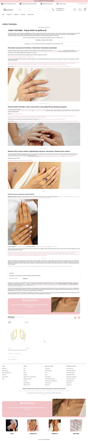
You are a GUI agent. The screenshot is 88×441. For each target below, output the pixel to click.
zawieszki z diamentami (36, 197)
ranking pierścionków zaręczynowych (62, 66)
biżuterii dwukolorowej (69, 156)
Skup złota (4, 374)
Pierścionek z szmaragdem (71, 376)
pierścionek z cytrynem (68, 62)
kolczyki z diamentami (74, 196)
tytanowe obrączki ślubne (39, 110)
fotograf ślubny (56, 390)
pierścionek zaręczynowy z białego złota (29, 51)
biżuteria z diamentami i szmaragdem (60, 254)
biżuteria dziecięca (28, 160)
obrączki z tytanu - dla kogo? (40, 285)
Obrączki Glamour (26, 117)
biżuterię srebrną (46, 155)
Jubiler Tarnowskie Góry (62, 388)
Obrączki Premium (59, 115)
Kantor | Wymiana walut (6, 372)
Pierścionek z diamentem (71, 370)
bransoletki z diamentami (24, 197)
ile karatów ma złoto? (52, 285)
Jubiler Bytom (25, 388)
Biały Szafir (22, 266)
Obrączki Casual (27, 115)
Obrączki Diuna (35, 115)
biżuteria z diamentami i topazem (20, 255)
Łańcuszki (26, 156)
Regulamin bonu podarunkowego (30, 376)
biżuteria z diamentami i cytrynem (67, 251)
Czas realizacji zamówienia (50, 378)
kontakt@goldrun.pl (60, 8)
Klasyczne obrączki (43, 119)
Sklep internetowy (44, 439)
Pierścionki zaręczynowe (44, 103)
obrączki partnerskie (45, 121)
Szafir (26, 266)
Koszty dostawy (48, 376)
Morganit (50, 266)
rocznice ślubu (54, 121)
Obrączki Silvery (42, 117)
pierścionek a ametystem (43, 62)
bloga (25, 283)
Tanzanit (67, 266)
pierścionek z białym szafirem (55, 62)
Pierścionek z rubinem (70, 372)
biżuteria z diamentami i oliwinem (62, 253)
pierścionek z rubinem (70, 63)
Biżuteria (44, 191)
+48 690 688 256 (59, 10)
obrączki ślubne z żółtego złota (28, 109)
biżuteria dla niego (20, 160)
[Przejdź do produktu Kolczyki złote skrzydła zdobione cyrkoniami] (18, 334)
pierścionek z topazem (47, 64)
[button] (49, 9)
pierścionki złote (50, 390)
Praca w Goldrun (5, 376)
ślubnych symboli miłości (17, 113)
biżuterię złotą (38, 155)
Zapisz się (25, 278)
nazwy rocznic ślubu (62, 121)
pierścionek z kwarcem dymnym (60, 64)
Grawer (25, 372)
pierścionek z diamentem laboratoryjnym (28, 62)
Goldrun (44, 394)
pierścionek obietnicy (18, 66)
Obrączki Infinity (50, 115)
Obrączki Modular (17, 117)
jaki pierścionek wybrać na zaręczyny (45, 66)
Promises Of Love (25, 56)
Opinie (3, 378)
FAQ (24, 368)
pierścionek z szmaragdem (24, 64)
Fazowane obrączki (52, 119)
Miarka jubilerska (27, 382)
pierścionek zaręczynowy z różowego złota (48, 51)
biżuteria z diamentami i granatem (30, 253)
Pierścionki (65, 155)
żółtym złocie (39, 246)
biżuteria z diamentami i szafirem (44, 254)
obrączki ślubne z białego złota (42, 109)
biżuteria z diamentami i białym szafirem (50, 251)
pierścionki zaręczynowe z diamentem (29, 390)
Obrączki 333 (68, 384)
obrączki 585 (38, 121)
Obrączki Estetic (67, 115)
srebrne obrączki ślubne (26, 110)
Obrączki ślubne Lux (70, 380)
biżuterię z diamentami (21, 246)
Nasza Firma (4, 368)
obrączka (26, 121)
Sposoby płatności (48, 370)
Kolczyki (9, 348)
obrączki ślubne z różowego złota (57, 109)
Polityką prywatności (31, 311)
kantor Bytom (68, 390)
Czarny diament (15, 266)
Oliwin (60, 266)
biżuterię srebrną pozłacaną (56, 155)
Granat (45, 266)
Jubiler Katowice (43, 388)
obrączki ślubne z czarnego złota (72, 109)
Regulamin (23, 310)
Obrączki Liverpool (12, 115)
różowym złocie (53, 246)
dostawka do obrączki (18, 121)
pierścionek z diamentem (57, 50)
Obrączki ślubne (44, 148)
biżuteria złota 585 (45, 390)
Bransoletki (20, 156)
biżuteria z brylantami (38, 390)
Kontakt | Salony (5, 370)
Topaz (63, 266)
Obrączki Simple (20, 115)
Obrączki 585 (68, 382)
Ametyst (33, 266)
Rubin (29, 266)
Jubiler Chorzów (37, 388)
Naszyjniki (10, 156)
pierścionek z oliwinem (45, 63)
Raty (46, 372)
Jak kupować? (47, 368)
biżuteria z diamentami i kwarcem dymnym (37, 255)
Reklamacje (47, 384)
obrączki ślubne (20, 390)
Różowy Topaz (55, 266)
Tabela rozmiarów (27, 384)
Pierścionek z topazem (70, 378)
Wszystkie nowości (19, 317)
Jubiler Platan (56, 388)
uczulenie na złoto (61, 285)
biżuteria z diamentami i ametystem (33, 251)
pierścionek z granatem (22, 63)
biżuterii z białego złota (45, 156)
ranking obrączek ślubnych (73, 121)
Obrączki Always (43, 115)
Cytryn (42, 266)
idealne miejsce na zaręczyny (30, 66)
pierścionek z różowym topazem (58, 63)
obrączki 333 (31, 121)
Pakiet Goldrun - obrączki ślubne (51, 380)
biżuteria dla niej (11, 160)
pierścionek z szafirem (13, 64)
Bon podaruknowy (69, 368)
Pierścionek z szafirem (70, 374)
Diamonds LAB (17, 56)
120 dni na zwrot (48, 382)
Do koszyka (13, 357)
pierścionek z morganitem (33, 63)
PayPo (46, 374)
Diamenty (44, 258)
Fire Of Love (10, 56)
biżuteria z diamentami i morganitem (47, 253)
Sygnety (70, 155)
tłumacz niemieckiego (62, 390)
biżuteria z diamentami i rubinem (29, 254)
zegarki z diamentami (46, 197)
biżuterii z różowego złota (55, 156)
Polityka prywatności (27, 378)
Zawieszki (15, 156)
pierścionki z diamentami (63, 196)
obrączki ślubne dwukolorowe (14, 110)
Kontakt (25, 380)
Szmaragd (37, 266)
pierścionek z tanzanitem (36, 64)
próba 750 (68, 285)
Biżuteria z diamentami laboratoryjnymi (16, 251)
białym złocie (45, 246)
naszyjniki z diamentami (13, 197)
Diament (9, 266)
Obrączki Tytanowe (34, 117)
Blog (24, 370)
